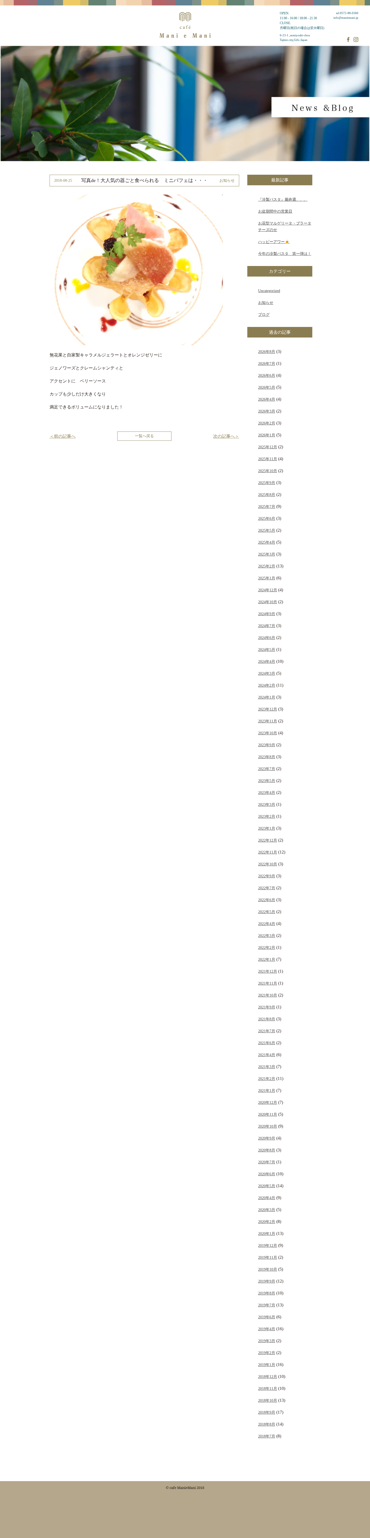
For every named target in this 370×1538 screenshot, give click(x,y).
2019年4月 (266, 1329)
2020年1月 (266, 1233)
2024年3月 (266, 673)
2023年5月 (266, 780)
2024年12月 (267, 590)
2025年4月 (266, 542)
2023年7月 (266, 769)
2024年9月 (266, 614)
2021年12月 (267, 971)
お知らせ (265, 302)
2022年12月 (267, 840)
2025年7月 (266, 506)
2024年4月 (266, 661)
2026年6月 (266, 375)
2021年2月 (266, 1078)
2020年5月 (266, 1186)
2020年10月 (267, 1126)
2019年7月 (266, 1305)
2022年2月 (266, 947)
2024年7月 (266, 626)
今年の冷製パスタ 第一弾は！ (284, 253)
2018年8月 (266, 1424)
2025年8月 (266, 494)
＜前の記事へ (63, 436)
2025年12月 (267, 447)
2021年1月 (266, 1090)
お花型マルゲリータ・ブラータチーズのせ (284, 226)
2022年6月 (266, 900)
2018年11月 (267, 1388)
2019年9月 (266, 1281)
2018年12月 (267, 1376)
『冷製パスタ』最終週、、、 (282, 199)
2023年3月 (266, 804)
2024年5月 (266, 649)
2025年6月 (266, 518)
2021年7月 (266, 1031)
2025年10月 (267, 471)
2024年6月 (266, 637)
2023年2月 (266, 816)
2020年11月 (267, 1114)
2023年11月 (267, 721)
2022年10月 (267, 864)
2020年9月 (266, 1138)
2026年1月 (266, 435)
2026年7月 (266, 363)
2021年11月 (267, 983)
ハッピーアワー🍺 (274, 241)
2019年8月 (266, 1293)
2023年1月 (266, 828)
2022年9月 (266, 876)
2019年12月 (267, 1245)
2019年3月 (266, 1341)
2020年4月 (266, 1198)
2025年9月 (266, 483)
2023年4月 (266, 792)
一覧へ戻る (144, 436)
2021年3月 (266, 1067)
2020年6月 (266, 1174)
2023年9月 (266, 745)
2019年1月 (266, 1364)
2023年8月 (266, 757)
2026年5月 (266, 387)
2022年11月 (267, 852)
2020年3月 (266, 1210)
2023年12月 (267, 709)
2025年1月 (266, 578)
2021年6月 (266, 1043)
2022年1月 (266, 959)
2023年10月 (267, 733)
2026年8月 (266, 351)
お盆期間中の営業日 (275, 211)
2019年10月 (267, 1269)
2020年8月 (266, 1150)
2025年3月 (266, 554)
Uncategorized (269, 290)
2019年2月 (266, 1353)
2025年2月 (266, 566)
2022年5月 (266, 912)
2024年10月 (267, 602)
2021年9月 (266, 1007)
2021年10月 (267, 995)
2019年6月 (266, 1317)
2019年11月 (267, 1257)
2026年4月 (266, 399)
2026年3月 (266, 411)
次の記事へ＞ (226, 436)
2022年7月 (266, 888)
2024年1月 (266, 697)
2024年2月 (266, 685)
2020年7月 (266, 1162)
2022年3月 (266, 935)
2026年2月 (266, 423)
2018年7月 (266, 1436)
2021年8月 (266, 1019)
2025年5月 (266, 530)
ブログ (264, 314)
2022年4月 (266, 923)
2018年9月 (266, 1412)
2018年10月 (267, 1400)
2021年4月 (266, 1055)
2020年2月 (266, 1221)
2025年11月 (267, 459)
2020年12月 (267, 1102)
